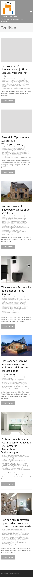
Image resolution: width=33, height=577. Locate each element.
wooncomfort (16, 156)
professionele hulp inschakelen (18, 305)
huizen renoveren (10, 383)
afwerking (10, 218)
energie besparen (15, 534)
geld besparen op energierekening (11, 536)
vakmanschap (15, 468)
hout (28, 299)
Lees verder (8, 101)
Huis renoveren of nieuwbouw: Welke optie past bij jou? (15, 209)
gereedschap (21, 81)
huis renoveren (10, 225)
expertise (4, 464)
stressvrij (25, 467)
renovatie (7, 80)
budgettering (20, 380)
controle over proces (11, 81)
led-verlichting (15, 302)
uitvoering (8, 468)
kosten (6, 148)
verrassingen (13, 153)
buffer (14, 149)
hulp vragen (22, 83)
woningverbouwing (7, 156)
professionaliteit (11, 467)
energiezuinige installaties (9, 222)
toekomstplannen (6, 231)
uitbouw (9, 541)
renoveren (13, 80)
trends (13, 308)
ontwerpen (25, 465)
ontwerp (26, 227)
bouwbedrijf (10, 458)
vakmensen (22, 468)
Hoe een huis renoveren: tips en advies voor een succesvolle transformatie (16, 523)
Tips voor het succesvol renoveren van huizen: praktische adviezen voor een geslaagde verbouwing (15, 367)
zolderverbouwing (7, 543)
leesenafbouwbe (19, 79)
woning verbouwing (16, 155)
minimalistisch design (7, 303)
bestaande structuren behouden (10, 220)
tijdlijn (3, 85)
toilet (21, 298)
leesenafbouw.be (9, 16)
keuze (15, 226)
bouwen (17, 458)
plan (3, 152)
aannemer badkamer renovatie (16, 460)
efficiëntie (18, 463)
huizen (6, 378)
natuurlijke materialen (19, 303)
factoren (13, 224)
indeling (10, 226)
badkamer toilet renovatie (15, 299)
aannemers (5, 149)
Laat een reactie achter (23, 88)
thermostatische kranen (20, 307)
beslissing (23, 218)
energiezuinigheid (14, 382)
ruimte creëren (12, 540)
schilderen (20, 540)
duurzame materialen (20, 221)
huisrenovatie (23, 382)
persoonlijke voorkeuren (8, 229)
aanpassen (4, 218)
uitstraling (14, 541)
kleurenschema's (6, 302)
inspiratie (12, 301)
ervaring (24, 463)
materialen (20, 151)
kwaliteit (14, 151)
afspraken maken (24, 532)
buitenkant (4, 381)
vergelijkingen (23, 152)
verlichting (11, 310)
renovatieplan (5, 385)
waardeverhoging (22, 153)
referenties (12, 152)
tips (6, 85)
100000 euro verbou (7, 532)
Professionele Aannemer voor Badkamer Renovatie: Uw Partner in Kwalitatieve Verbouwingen (16, 445)
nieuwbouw (20, 227)
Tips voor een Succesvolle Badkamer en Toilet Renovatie (16, 290)
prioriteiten (26, 538)
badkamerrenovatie (13, 462)
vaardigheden (11, 85)
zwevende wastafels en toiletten (15, 310)
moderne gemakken (11, 227)
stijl (17, 385)
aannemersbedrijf (12, 456)
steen (11, 307)
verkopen (20, 541)
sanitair (21, 306)
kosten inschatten (6, 538)
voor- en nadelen (16, 231)
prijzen (6, 152)
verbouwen (19, 80)
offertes (26, 151)
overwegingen (6, 305)
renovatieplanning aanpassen (21, 84)
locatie (3, 227)
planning (9, 84)
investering (5, 151)
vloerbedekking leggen (20, 542)
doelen (27, 533)
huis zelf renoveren (13, 83)
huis (3, 80)
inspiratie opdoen (20, 301)
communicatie (20, 149)
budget (10, 149)
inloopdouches (6, 301)
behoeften (17, 218)
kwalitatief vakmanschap (8, 465)
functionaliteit (11, 464)
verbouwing (17, 148)
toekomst (4, 541)
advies (3, 81)
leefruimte (14, 538)
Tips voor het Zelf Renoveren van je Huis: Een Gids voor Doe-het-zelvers (14, 71)
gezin (23, 536)
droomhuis (19, 381)
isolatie (17, 537)
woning (25, 80)
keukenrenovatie (23, 537)
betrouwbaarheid (24, 462)
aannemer (4, 456)
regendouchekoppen (7, 306)
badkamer (4, 298)
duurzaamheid (5, 534)
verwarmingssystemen (8, 542)
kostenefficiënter (21, 226)
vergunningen (5, 153)
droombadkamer (10, 463)
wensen (24, 231)
